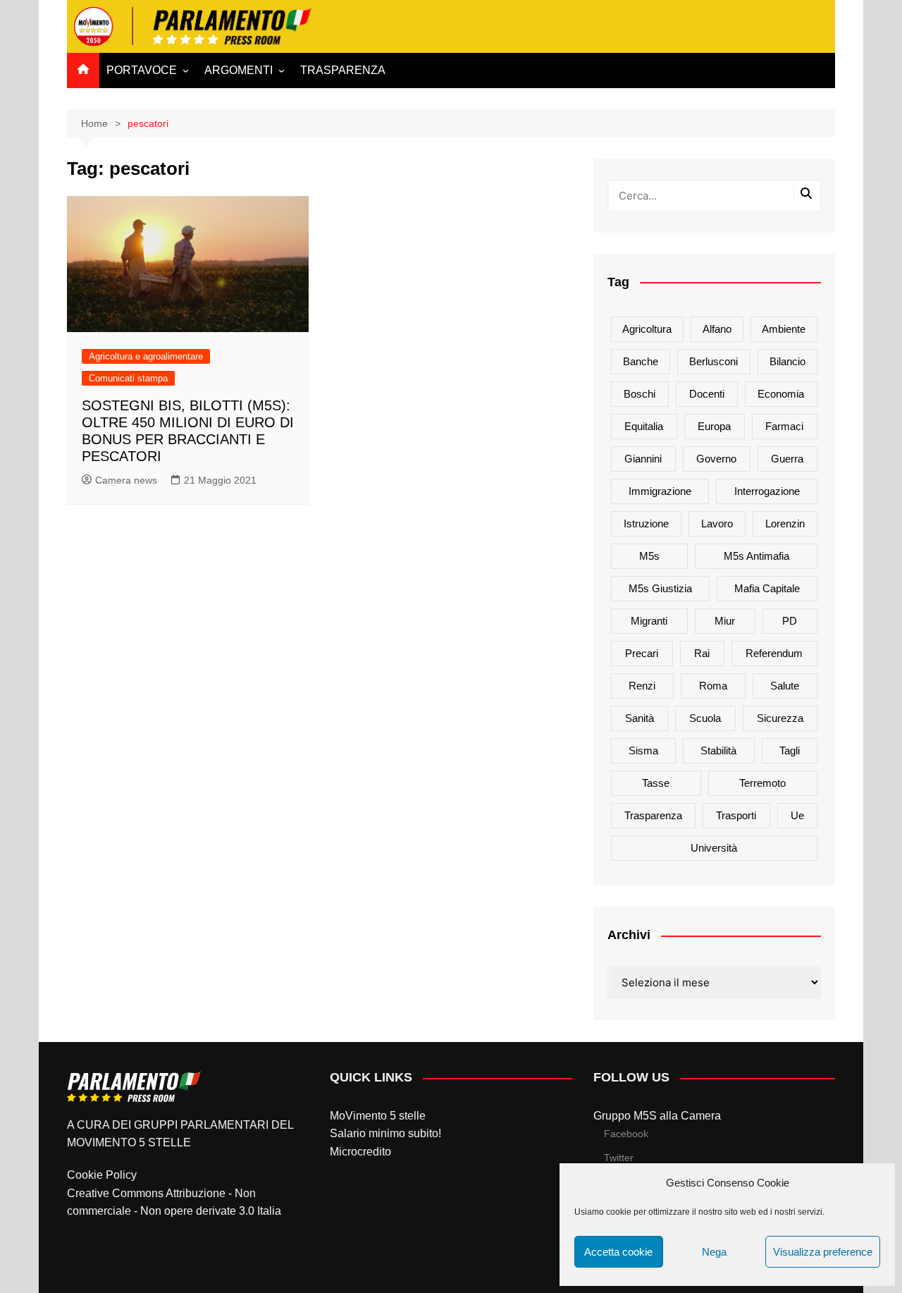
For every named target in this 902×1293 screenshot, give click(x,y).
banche (640, 361)
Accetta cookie (618, 1252)
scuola (705, 718)
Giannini (643, 459)
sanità (639, 718)
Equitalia (643, 426)
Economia (781, 394)
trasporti (736, 815)
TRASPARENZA (342, 70)
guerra (787, 459)
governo (716, 459)
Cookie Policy (102, 1175)
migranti (649, 621)
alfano (717, 329)
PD (789, 621)
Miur (725, 621)
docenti (706, 394)
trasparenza (653, 815)
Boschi (639, 394)
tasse (655, 783)
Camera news (126, 480)
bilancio (787, 361)
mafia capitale (767, 588)
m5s (649, 556)
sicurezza (780, 718)
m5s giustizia (660, 588)
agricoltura (647, 329)
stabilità (718, 750)
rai (702, 653)
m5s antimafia (756, 556)
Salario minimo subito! (385, 1133)
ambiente (783, 329)
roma (713, 686)
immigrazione (660, 491)
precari (641, 653)
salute (784, 686)
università (714, 848)
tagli (789, 750)
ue (797, 815)
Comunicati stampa (128, 378)
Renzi (642, 686)
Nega (714, 1252)
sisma (643, 750)
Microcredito (360, 1152)
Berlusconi (713, 361)
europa (714, 426)
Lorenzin (785, 523)
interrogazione (767, 491)
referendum (774, 653)
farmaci (784, 426)
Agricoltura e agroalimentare (146, 356)
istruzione (646, 523)
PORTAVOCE (141, 70)
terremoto (762, 783)
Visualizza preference (822, 1252)
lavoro (717, 523)
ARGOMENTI (238, 70)
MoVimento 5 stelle (378, 1116)
